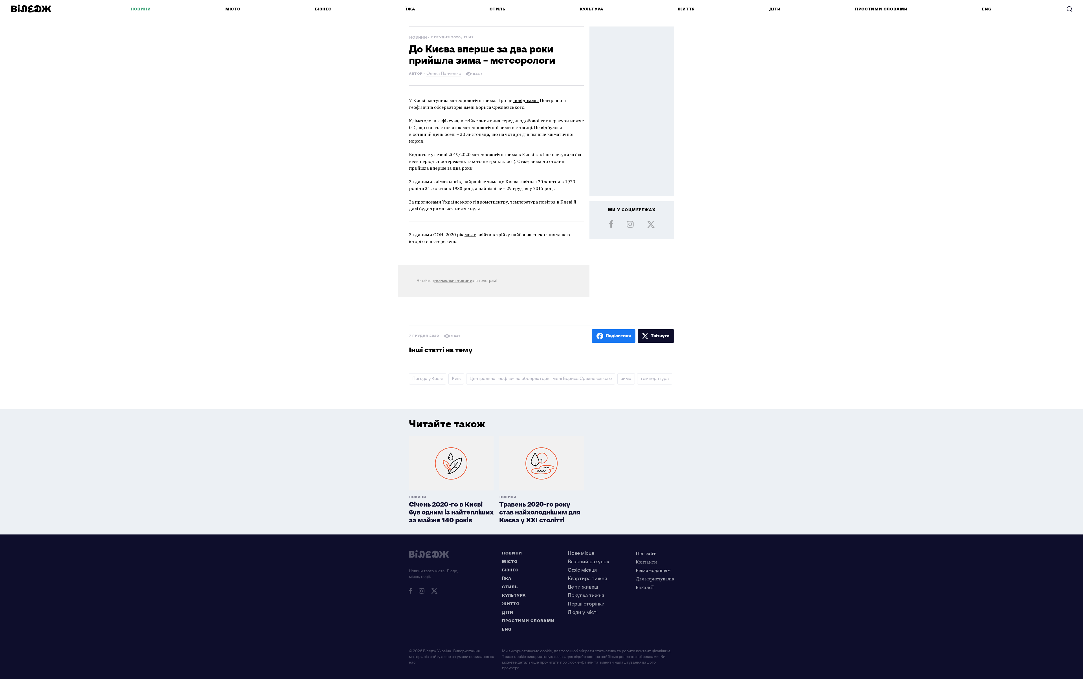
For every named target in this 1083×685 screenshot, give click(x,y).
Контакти (646, 562)
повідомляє (526, 100)
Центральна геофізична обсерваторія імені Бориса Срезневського (541, 378)
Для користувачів (655, 579)
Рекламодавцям (653, 570)
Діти (775, 9)
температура (654, 378)
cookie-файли (580, 662)
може (470, 234)
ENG (987, 9)
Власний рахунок (588, 562)
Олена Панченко (443, 74)
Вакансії (645, 587)
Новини (141, 9)
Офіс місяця (582, 570)
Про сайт (646, 553)
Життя (686, 9)
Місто (233, 9)
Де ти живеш (583, 587)
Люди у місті (583, 612)
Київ (456, 378)
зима (626, 378)
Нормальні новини (453, 281)
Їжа (410, 9)
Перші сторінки (586, 604)
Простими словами (881, 9)
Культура (592, 9)
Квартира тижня (587, 579)
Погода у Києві (427, 378)
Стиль (497, 9)
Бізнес (323, 9)
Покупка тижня (586, 595)
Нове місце (581, 553)
